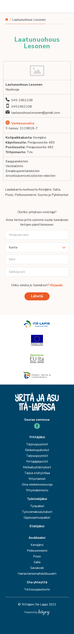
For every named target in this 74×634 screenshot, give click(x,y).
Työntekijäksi (37, 499)
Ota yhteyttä (37, 582)
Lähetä (37, 296)
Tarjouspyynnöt (37, 444)
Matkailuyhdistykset (37, 467)
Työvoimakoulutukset (37, 512)
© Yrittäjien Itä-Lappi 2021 (37, 604)
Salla (37, 562)
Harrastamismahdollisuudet (37, 573)
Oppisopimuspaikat (37, 517)
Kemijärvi (37, 545)
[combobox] (37, 247)
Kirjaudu (56, 285)
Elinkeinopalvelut (37, 450)
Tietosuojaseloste (37, 589)
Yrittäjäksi (37, 437)
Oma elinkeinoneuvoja (37, 484)
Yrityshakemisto (37, 490)
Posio (37, 556)
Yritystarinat (37, 479)
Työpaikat (37, 506)
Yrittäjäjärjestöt (37, 461)
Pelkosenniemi (37, 550)
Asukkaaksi (37, 538)
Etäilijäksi (37, 526)
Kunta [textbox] (13, 247)
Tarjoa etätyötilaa (37, 473)
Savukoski (37, 568)
